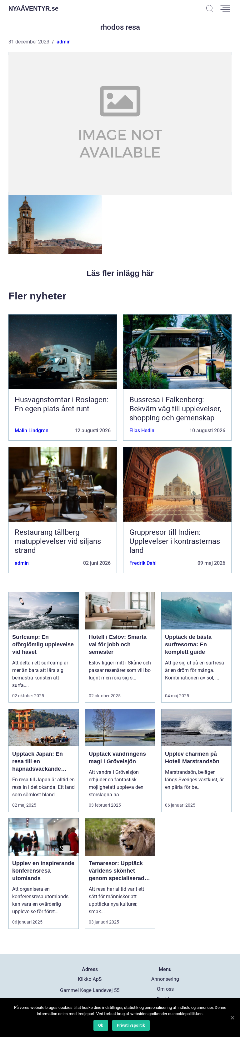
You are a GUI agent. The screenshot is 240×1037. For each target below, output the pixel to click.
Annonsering (165, 979)
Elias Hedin (141, 430)
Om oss (165, 989)
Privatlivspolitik (131, 1025)
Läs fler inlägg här (120, 273)
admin (64, 42)
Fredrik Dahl (143, 563)
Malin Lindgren (31, 430)
